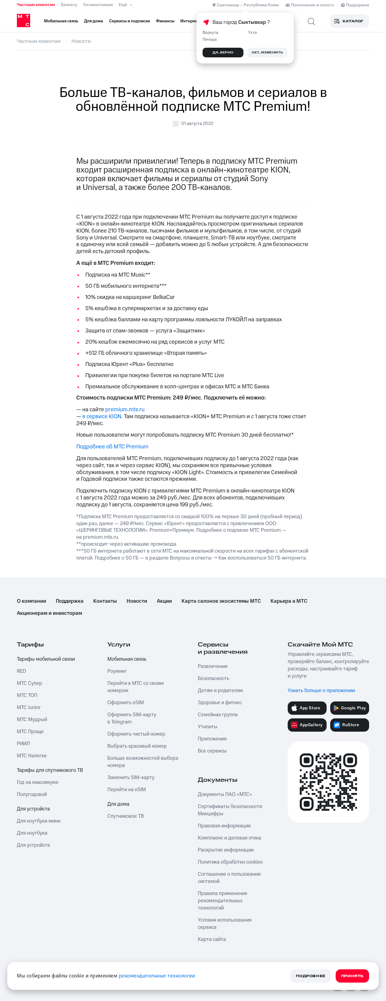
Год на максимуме (38, 782)
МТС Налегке (32, 755)
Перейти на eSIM (126, 789)
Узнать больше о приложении (321, 690)
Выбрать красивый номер (137, 746)
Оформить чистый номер (136, 734)
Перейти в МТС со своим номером (135, 687)
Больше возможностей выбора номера (142, 762)
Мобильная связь (126, 659)
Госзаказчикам (98, 5)
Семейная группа (218, 714)
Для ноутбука (32, 833)
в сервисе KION (102, 416)
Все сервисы (212, 751)
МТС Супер (29, 683)
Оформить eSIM (125, 702)
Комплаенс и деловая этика (229, 838)
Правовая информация (224, 825)
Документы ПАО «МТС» (225, 794)
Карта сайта (212, 939)
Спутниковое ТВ (125, 816)
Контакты (105, 601)
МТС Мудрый (32, 719)
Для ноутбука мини (38, 821)
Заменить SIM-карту (130, 777)
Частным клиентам (36, 5)
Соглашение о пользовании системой (229, 878)
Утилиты (207, 726)
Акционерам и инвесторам (49, 613)
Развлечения (212, 666)
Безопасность (213, 678)
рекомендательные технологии (157, 976)
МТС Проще (30, 731)
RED (21, 671)
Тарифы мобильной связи (46, 659)
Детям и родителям (220, 690)
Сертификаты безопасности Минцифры (230, 810)
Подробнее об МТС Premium (112, 447)
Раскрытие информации (226, 850)
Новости (137, 601)
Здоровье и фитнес (220, 702)
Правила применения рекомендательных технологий (222, 901)
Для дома (118, 804)
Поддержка (70, 601)
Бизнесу (69, 5)
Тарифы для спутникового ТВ (50, 770)
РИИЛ (23, 743)
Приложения (212, 739)
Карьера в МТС (289, 601)
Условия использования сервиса (225, 923)
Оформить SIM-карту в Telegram (131, 718)
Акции (164, 601)
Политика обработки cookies (230, 862)
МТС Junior (29, 707)
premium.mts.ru (124, 410)
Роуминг (117, 671)
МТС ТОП (27, 695)
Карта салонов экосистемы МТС (221, 601)
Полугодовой (32, 794)
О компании (31, 601)
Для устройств (33, 809)
